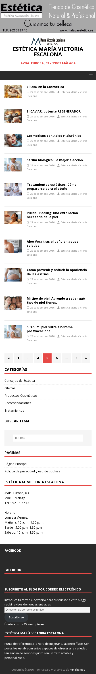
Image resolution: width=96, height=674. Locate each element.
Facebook (12, 550)
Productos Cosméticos (21, 395)
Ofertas (9, 388)
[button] (90, 75)
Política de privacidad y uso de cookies (32, 471)
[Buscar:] (48, 438)
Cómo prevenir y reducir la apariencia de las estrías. (57, 272)
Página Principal (15, 464)
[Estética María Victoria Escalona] (48, 30)
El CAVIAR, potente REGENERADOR (54, 111)
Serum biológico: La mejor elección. (55, 160)
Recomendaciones (17, 403)
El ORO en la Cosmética (45, 87)
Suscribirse (16, 617)
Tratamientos (14, 410)
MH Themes (77, 670)
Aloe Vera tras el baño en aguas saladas (52, 243)
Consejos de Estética (19, 380)
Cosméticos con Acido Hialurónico (54, 136)
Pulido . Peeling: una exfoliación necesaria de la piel (52, 215)
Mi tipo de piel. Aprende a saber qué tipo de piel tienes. (56, 300)
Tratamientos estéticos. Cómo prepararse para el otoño (52, 186)
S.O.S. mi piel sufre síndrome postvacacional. (50, 329)
